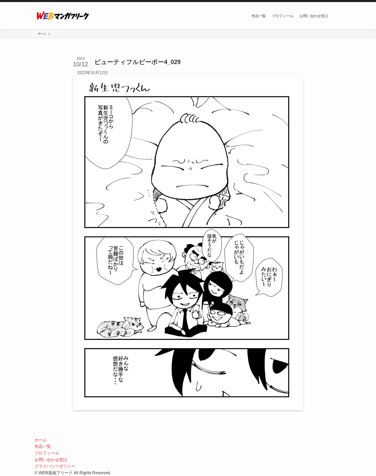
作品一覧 (43, 446)
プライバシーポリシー (55, 466)
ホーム (41, 440)
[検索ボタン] (336, 15)
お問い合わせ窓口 (51, 460)
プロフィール (47, 453)
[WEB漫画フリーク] (63, 15)
